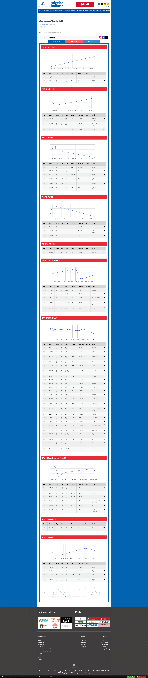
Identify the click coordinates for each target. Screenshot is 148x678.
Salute (99, 10)
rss (108, 4)
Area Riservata (105, 644)
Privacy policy (77, 673)
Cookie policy (86, 673)
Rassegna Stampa (106, 649)
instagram (105, 4)
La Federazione (46, 10)
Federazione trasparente (71, 10)
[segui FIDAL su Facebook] (103, 37)
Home (39, 640)
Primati (74, 41)
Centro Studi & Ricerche (85, 10)
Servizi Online (104, 642)
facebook (99, 4)
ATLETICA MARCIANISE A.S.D (47, 25)
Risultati (57, 41)
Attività (108, 10)
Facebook (83, 642)
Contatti (103, 640)
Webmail (103, 646)
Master (95, 10)
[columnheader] (45, 73)
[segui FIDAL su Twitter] (106, 37)
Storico (92, 41)
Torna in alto (74, 667)
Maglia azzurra (55, 10)
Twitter (82, 644)
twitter (102, 4)
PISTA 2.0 (62, 10)
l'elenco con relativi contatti (70, 592)
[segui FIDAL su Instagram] (100, 37)
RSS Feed (83, 640)
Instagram (83, 646)
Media (103, 10)
